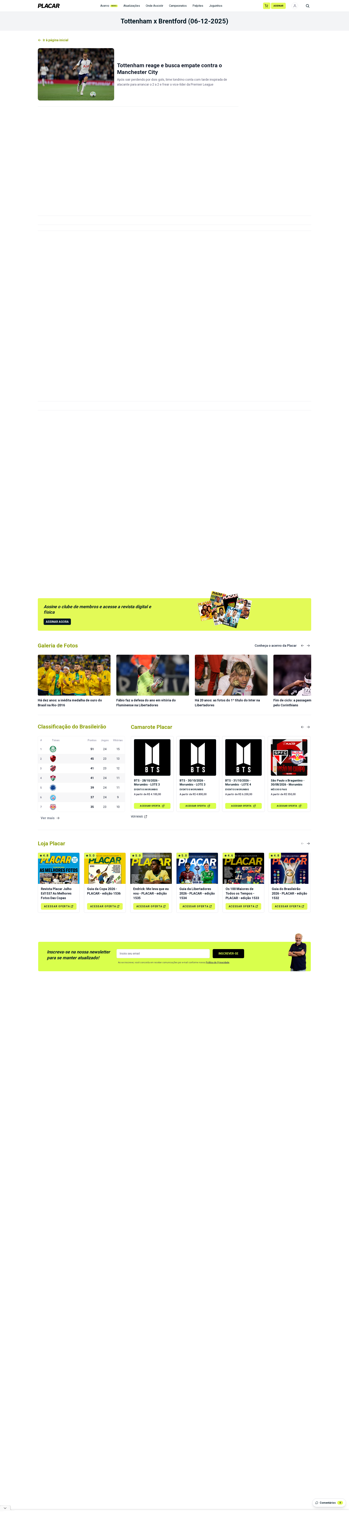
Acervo (108, 5)
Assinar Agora (57, 621)
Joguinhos (215, 5)
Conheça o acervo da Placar (276, 645)
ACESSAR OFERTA (150, 806)
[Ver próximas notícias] (308, 646)
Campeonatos (178, 5)
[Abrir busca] (307, 5)
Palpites (197, 5)
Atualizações (131, 5)
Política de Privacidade (217, 962)
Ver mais (137, 816)
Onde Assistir (154, 5)
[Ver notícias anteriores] (302, 646)
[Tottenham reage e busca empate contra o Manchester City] (76, 74)
